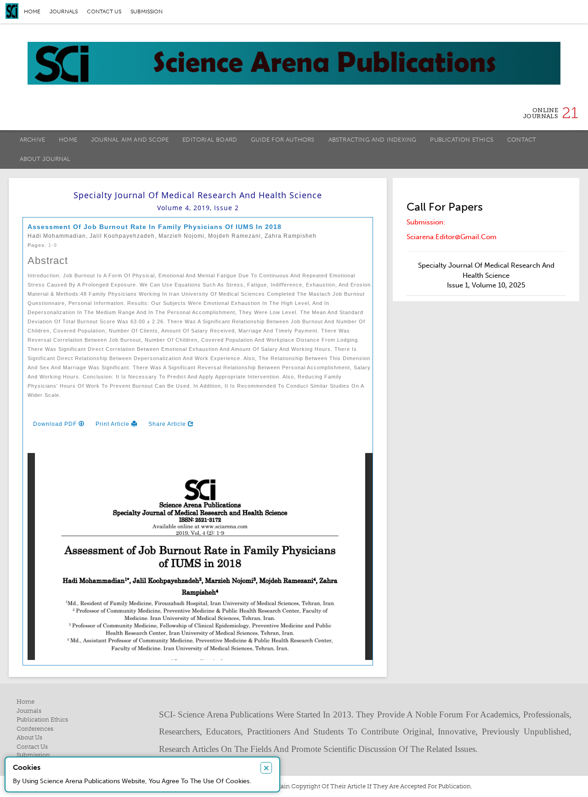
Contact (521, 139)
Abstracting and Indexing (372, 139)
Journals (64, 11)
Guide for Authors (282, 139)
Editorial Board (209, 139)
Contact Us (32, 746)
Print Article (113, 424)
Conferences (35, 728)
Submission (146, 11)
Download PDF (56, 424)
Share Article (168, 424)
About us (29, 737)
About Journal (45, 158)
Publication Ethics (461, 139)
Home (32, 11)
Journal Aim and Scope (130, 139)
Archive (32, 139)
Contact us (104, 11)
